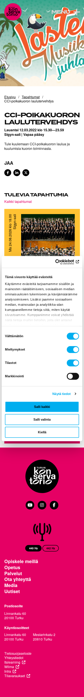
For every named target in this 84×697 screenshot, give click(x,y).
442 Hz (50, 548)
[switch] (73, 349)
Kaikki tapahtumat (18, 201)
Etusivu (10, 97)
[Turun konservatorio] (42, 477)
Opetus (12, 567)
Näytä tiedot (61, 394)
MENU (60, 12)
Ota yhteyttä (17, 579)
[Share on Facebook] (7, 172)
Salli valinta (42, 419)
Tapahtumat (31, 97)
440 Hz (33, 548)
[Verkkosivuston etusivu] (13, 11)
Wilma (9, 667)
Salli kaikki (42, 407)
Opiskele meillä (21, 561)
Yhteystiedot (13, 658)
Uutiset (12, 591)
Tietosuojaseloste (17, 653)
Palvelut (13, 573)
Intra (7, 671)
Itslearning (12, 662)
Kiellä (42, 432)
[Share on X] (25, 172)
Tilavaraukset (14, 676)
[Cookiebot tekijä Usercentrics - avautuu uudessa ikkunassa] (60, 262)
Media (10, 585)
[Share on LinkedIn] (16, 172)
